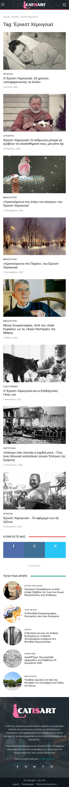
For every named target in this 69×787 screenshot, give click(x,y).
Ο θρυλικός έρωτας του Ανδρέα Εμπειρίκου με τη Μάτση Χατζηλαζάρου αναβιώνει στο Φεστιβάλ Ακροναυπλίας (41, 637)
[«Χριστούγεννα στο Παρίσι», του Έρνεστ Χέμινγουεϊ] (34, 236)
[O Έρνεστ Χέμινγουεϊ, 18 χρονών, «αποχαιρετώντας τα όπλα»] (34, 51)
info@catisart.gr (47, 758)
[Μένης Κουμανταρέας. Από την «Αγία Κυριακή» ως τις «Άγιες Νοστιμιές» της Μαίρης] (34, 298)
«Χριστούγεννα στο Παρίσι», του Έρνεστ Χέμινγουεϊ (31, 265)
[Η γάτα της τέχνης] (34, 5)
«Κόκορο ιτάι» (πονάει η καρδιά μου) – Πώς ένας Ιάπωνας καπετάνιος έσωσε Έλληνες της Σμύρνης (34, 456)
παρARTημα (29, 653)
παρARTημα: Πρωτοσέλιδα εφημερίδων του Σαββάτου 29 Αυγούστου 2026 (40, 660)
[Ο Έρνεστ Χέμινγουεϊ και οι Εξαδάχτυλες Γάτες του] (34, 363)
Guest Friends (10, 386)
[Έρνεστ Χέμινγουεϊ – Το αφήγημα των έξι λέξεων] (34, 490)
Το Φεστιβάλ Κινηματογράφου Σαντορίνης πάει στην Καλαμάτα (41, 615)
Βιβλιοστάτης (10, 197)
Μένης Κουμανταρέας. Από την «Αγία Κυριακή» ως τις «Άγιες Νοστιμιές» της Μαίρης (29, 329)
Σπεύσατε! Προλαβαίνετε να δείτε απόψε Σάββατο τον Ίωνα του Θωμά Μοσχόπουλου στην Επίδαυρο (44, 592)
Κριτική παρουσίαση (33, 586)
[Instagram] (26, 767)
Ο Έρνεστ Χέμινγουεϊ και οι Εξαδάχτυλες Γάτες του (30, 392)
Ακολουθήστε (35, 543)
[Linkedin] (34, 767)
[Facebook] (17, 767)
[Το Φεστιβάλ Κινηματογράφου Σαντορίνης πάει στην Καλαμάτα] (12, 613)
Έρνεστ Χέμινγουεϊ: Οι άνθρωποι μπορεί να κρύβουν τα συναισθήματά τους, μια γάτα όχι (33, 142)
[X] (51, 767)
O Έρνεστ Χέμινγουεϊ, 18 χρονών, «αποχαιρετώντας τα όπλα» (26, 80)
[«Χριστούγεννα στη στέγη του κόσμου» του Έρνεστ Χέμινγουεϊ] (34, 174)
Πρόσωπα (8, 74)
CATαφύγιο (8, 136)
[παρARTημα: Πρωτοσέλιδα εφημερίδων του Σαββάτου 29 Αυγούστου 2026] (12, 658)
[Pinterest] (43, 767)
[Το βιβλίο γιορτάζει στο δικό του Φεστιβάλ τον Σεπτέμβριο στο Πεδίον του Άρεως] (12, 681)
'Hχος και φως (30, 610)
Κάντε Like (14, 543)
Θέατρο (28, 629)
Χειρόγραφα (9, 448)
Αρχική (6, 16)
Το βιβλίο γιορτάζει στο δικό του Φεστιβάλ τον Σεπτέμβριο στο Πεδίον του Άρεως (44, 682)
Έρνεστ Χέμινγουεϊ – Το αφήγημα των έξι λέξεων (31, 520)
